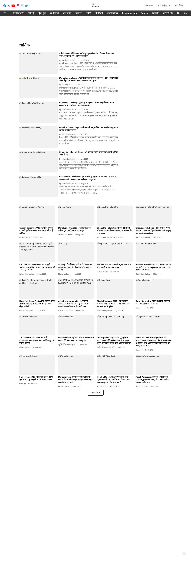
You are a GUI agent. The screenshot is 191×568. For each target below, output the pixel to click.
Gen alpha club (129, 13)
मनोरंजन (99, 13)
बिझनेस (78, 13)
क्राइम (88, 13)
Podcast (149, 6)
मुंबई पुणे (42, 13)
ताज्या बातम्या (18, 13)
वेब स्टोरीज (178, 6)
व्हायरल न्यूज (168, 13)
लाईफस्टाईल (112, 13)
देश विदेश (67, 13)
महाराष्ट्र (31, 13)
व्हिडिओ (155, 13)
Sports (144, 13)
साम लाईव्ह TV (164, 6)
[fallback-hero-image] (39, 63)
